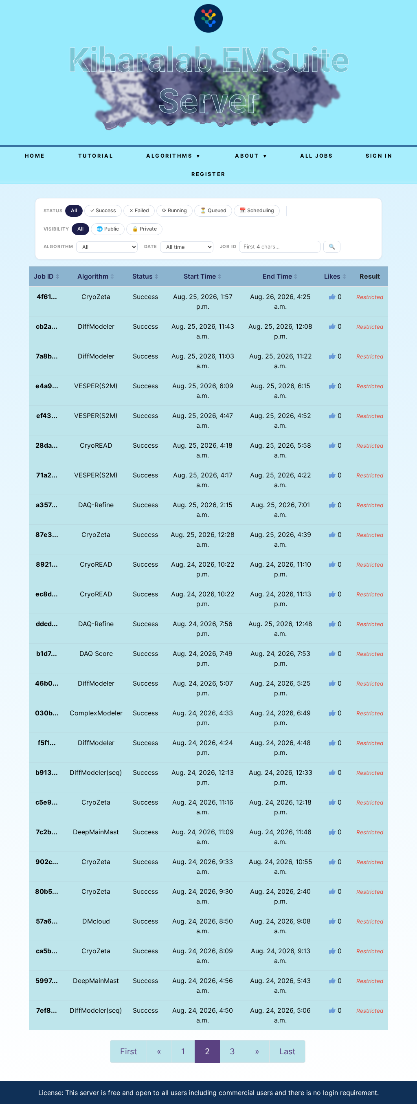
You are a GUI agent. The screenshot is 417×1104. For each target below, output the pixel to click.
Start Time (203, 276)
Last (287, 1051)
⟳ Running (174, 210)
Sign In (379, 156)
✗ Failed (139, 210)
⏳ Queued (213, 210)
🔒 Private (144, 229)
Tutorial (95, 156)
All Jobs (316, 156)
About (251, 156)
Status (145, 276)
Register (208, 174)
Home (35, 156)
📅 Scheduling (256, 210)
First (128, 1051)
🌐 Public (108, 229)
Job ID (47, 276)
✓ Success (103, 210)
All (74, 210)
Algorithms (173, 156)
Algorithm (95, 276)
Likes (335, 276)
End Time (280, 276)
